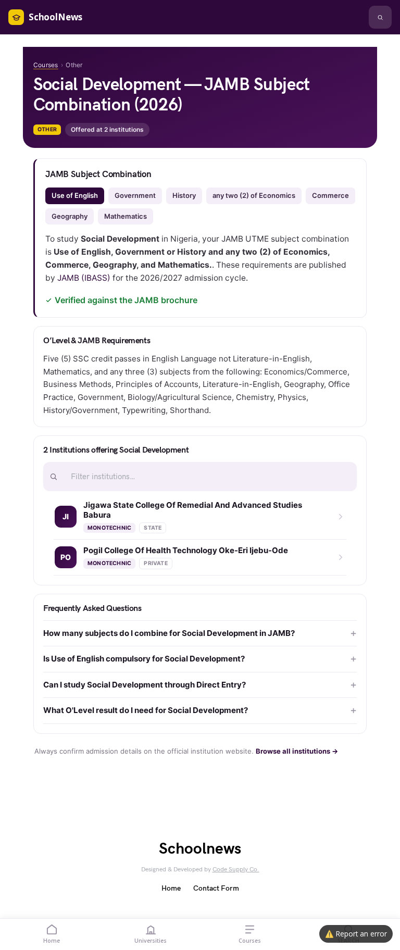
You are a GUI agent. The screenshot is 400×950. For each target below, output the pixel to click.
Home (171, 888)
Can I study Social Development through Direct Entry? (144, 685)
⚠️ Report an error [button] (356, 934)
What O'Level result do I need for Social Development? (145, 710)
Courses (45, 65)
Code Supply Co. (236, 869)
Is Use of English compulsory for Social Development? (144, 659)
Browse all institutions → (297, 751)
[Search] (380, 17)
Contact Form (216, 888)
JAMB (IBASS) (83, 278)
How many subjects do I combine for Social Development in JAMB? (169, 633)
